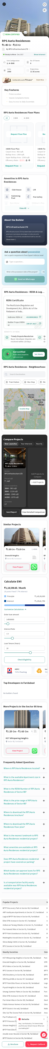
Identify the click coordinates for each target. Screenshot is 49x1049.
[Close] (44, 1019)
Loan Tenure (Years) (12, 643)
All (7, 118)
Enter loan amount (11, 614)
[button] (19, 160)
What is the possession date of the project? (22, 272)
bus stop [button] (31, 382)
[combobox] (26, 374)
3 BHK (15, 118)
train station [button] (14, 382)
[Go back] (4, 4)
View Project (18, 567)
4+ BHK (26, 118)
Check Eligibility (24, 659)
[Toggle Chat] (43, 1034)
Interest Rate (9, 629)
